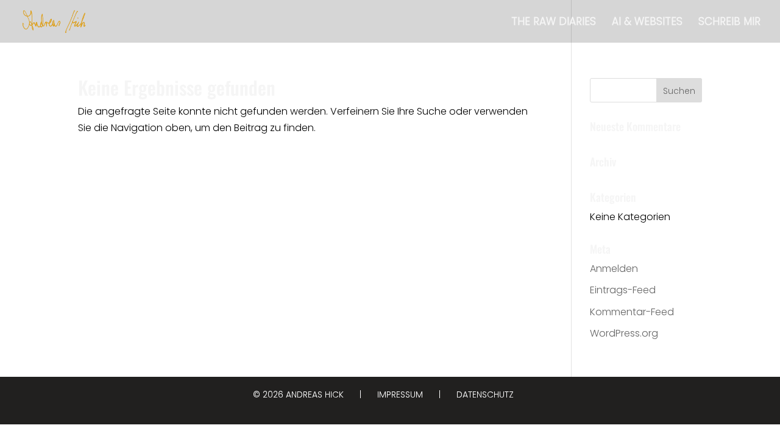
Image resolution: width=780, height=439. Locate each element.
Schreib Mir (729, 23)
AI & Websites (647, 23)
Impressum (400, 394)
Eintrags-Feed (623, 290)
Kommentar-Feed (632, 312)
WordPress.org (624, 333)
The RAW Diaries (553, 23)
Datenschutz (485, 394)
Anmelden (614, 269)
